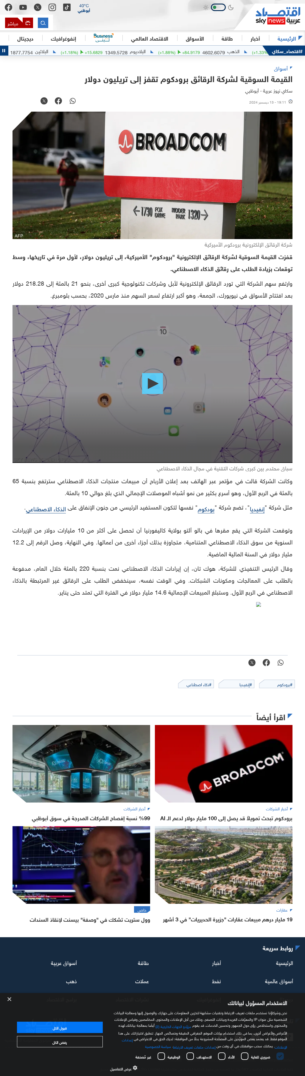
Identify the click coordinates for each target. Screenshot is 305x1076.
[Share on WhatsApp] (73, 101)
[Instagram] (52, 7)
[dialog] (152, 1034)
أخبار (216, 962)
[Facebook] (8, 7)
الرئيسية (287, 38)
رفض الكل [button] (59, 1042)
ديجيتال (25, 38)
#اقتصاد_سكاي (287, 51)
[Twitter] (37, 7)
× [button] (9, 999)
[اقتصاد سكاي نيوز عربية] (269, 17)
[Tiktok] (67, 7)
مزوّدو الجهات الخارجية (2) (173, 1026)
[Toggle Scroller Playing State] (4, 51)
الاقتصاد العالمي (149, 38)
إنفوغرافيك (63, 38)
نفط (216, 980)
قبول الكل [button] (60, 1027)
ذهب (71, 980)
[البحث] (43, 23)
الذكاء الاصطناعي (46, 508)
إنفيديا (257, 508)
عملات (142, 980)
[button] (84, 7)
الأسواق (195, 38)
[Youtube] (23, 7)
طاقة (143, 962)
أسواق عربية (64, 962)
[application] (152, 384)
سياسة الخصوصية (158, 1046)
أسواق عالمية (279, 980)
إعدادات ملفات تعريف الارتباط (194, 1046)
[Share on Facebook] (58, 101)
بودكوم (206, 508)
